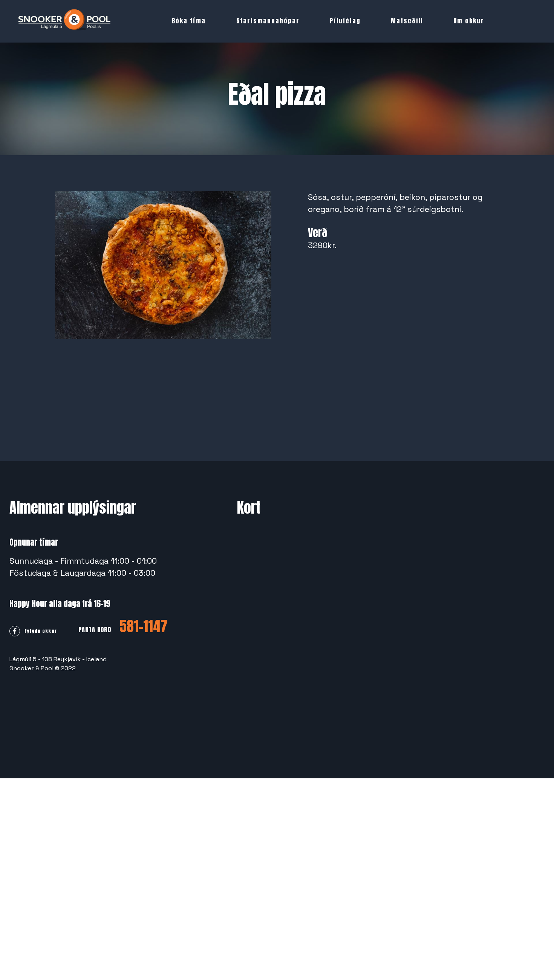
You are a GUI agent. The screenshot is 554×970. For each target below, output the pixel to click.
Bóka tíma (189, 20)
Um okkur (468, 20)
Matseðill (407, 20)
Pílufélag (345, 20)
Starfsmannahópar (268, 20)
